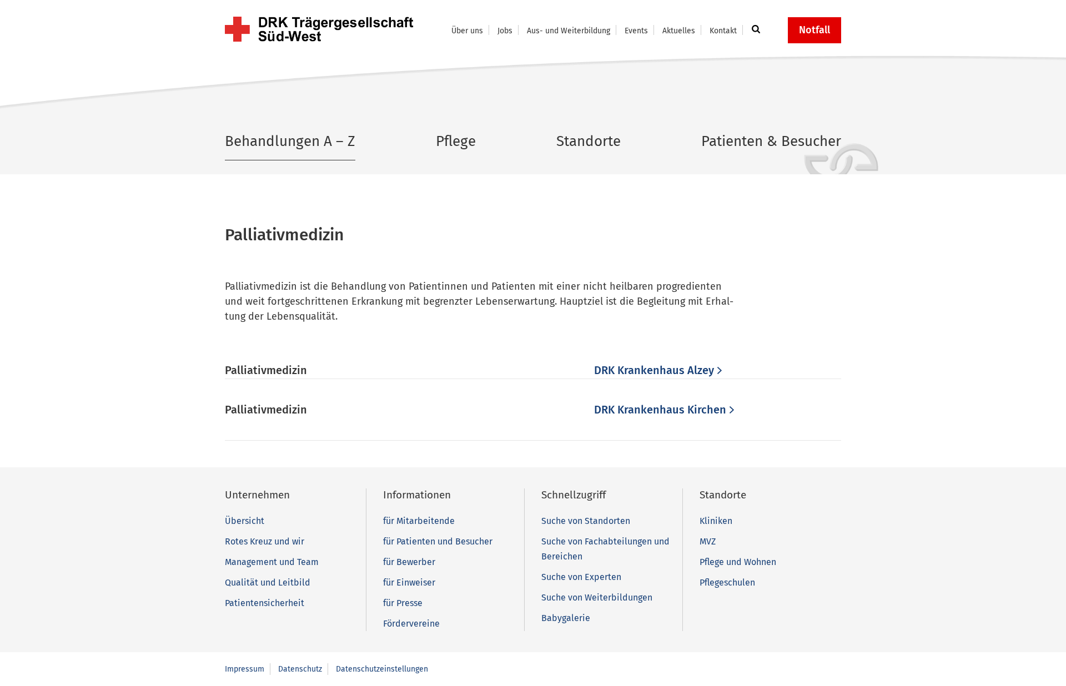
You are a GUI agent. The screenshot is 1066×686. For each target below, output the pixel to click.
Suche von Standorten (585, 521)
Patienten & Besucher (771, 141)
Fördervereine (411, 623)
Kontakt (723, 31)
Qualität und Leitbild (267, 582)
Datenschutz (300, 669)
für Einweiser (409, 582)
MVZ (708, 541)
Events (636, 31)
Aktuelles (678, 31)
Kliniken (716, 521)
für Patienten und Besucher (437, 541)
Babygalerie (565, 618)
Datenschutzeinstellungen (382, 669)
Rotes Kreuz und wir (264, 541)
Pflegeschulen (727, 582)
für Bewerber (409, 562)
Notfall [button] (814, 30)
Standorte (588, 141)
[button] (754, 30)
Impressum (244, 669)
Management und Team (272, 562)
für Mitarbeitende (419, 521)
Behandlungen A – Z (290, 141)
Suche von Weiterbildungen (596, 597)
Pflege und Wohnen (738, 562)
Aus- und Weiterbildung (568, 31)
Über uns (467, 31)
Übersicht (244, 521)
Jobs (504, 31)
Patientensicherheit (264, 603)
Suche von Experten (581, 577)
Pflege (456, 141)
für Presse (403, 603)
